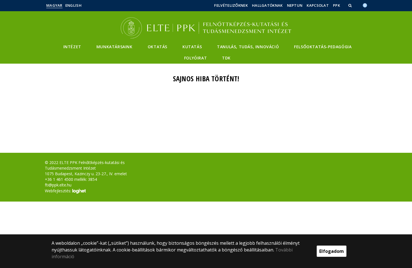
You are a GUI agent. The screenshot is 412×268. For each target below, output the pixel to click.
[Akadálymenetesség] (365, 4)
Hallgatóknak (267, 5)
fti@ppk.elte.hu (58, 185)
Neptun (295, 5)
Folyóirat (195, 58)
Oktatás (157, 46)
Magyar (54, 5)
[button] (350, 5)
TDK (226, 58)
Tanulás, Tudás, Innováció (248, 46)
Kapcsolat (318, 5)
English (73, 5)
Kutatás (192, 46)
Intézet (72, 46)
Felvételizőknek (231, 5)
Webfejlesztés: (58, 190)
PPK (336, 5)
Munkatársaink (114, 46)
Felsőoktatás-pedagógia (322, 46)
